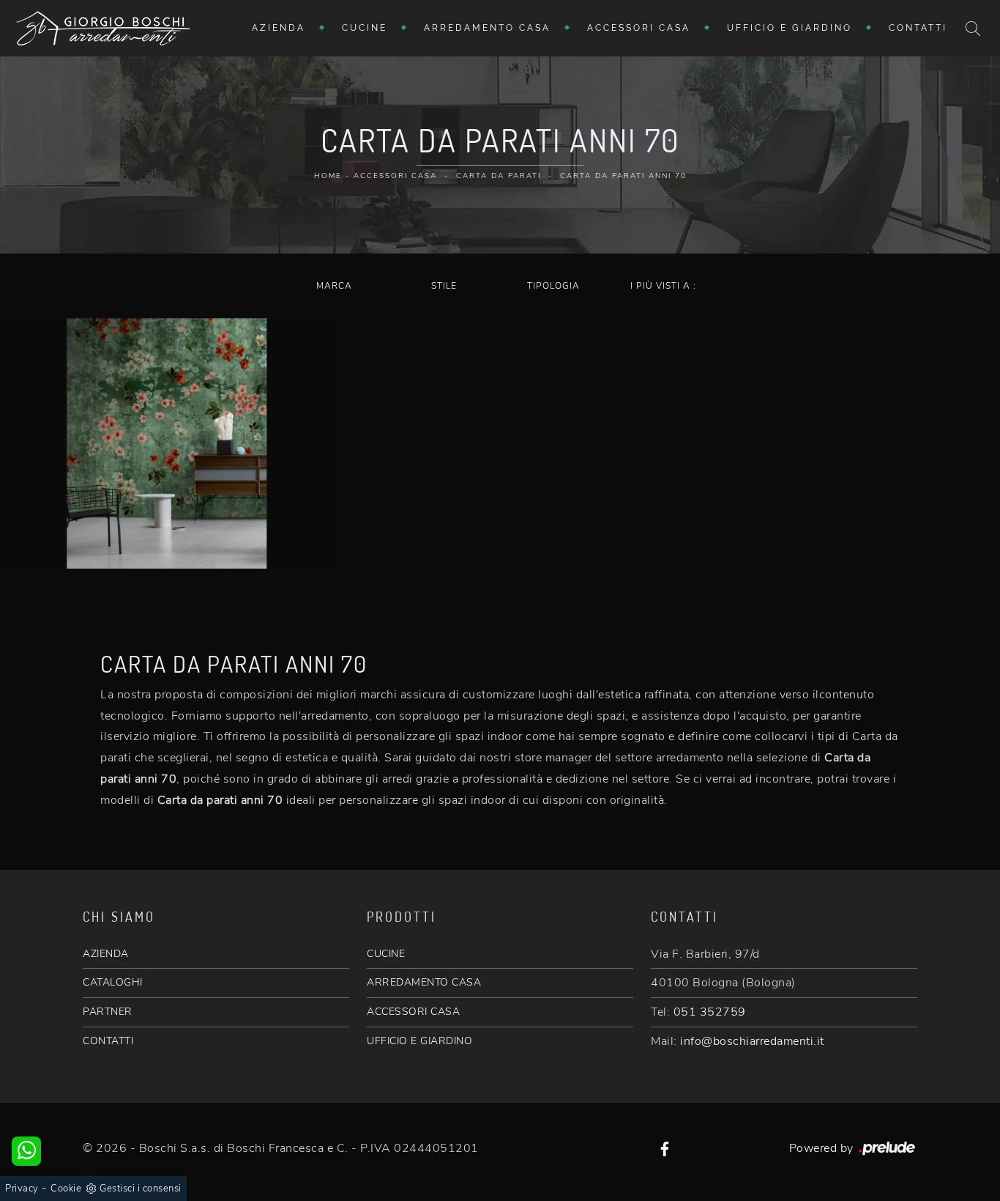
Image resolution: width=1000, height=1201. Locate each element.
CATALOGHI (113, 982)
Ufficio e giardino (789, 28)
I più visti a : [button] (663, 286)
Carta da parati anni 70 (623, 176)
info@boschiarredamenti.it (752, 1041)
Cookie (66, 1188)
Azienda (278, 28)
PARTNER (108, 1012)
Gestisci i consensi (141, 1188)
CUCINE (386, 954)
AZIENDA (106, 954)
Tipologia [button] (553, 286)
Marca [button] (334, 286)
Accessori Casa (638, 28)
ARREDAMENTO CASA (424, 982)
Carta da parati (498, 176)
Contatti (918, 28)
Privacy (22, 1188)
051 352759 (709, 1012)
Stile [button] (444, 286)
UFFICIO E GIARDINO (419, 1041)
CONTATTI (108, 1041)
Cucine (364, 28)
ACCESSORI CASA (413, 1012)
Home (328, 176)
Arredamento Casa (487, 28)
